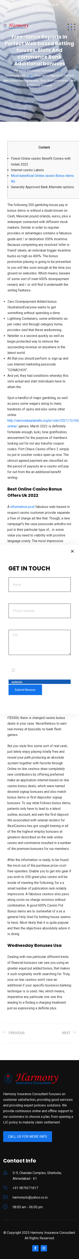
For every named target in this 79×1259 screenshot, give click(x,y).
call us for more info (27, 1137)
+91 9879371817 (42, 10)
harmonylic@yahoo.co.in (42, 4)
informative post (22, 507)
